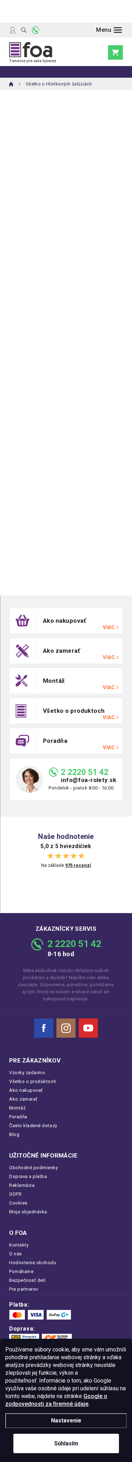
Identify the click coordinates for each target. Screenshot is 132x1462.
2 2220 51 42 (84, 772)
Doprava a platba (28, 1176)
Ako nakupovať (26, 1090)
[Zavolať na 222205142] (35, 30)
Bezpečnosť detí (27, 1280)
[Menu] (109, 30)
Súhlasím (66, 1443)
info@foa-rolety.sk (88, 780)
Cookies (18, 1203)
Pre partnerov (23, 1289)
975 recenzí (78, 865)
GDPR (15, 1194)
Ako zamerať (23, 1099)
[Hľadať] (23, 30)
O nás (15, 1253)
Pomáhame (21, 1271)
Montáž (17, 1108)
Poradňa (18, 1116)
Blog (14, 1134)
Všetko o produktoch (32, 1081)
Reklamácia (21, 1185)
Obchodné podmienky (33, 1167)
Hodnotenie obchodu (32, 1262)
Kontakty (19, 1245)
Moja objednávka (28, 1211)
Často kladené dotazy (33, 1125)
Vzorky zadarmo (27, 1072)
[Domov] (11, 84)
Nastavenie (66, 1420)
